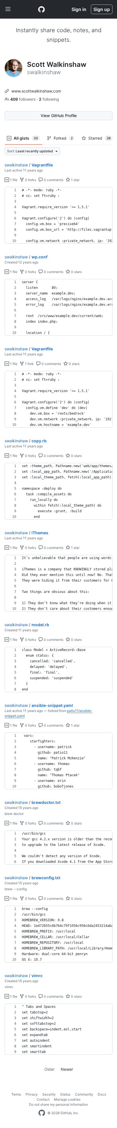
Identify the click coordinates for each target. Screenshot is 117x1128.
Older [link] (49, 1069)
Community (84, 1094)
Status (65, 1094)
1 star (75, 180)
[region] (58, 215)
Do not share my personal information (58, 1104)
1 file (13, 180)
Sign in (79, 9)
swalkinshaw (16, 164)
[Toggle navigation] (8, 9)
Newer (67, 1069)
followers (23, 99)
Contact (43, 1099)
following (49, 99)
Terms (16, 1094)
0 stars (76, 272)
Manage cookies (67, 1099)
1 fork (29, 364)
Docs (102, 1094)
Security (49, 1094)
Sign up (101, 9)
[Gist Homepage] (41, 9)
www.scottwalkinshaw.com (36, 91)
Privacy (32, 1094)
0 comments (53, 180)
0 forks (30, 180)
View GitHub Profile (59, 115)
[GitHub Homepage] (41, 1113)
